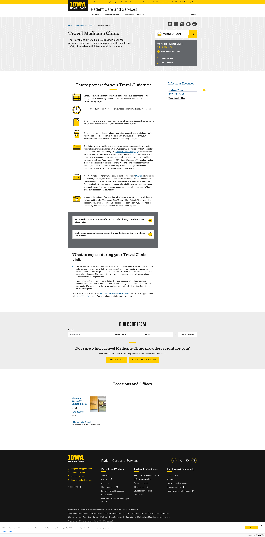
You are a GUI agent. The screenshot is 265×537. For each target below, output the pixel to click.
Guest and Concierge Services (114, 513)
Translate (182, 2)
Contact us (105, 483)
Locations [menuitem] (128, 15)
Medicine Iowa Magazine (146, 517)
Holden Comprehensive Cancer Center (122, 517)
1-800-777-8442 (74, 487)
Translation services (75, 513)
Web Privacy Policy (120, 509)
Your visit (105, 475)
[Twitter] (180, 460)
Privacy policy (7, 531)
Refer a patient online (142, 479)
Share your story (108, 487)
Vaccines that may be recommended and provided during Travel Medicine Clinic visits (109, 220)
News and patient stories (177, 483)
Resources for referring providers (147, 475)
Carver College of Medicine (97, 517)
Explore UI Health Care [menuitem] (167, 2)
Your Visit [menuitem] (140, 15)
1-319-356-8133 (78, 412)
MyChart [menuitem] (111, 2)
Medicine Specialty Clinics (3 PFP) (79, 400)
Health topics (106, 495)
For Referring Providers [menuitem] (148, 2)
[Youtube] (187, 460)
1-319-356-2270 (82, 296)
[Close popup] (262, 525)
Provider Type (119, 334)
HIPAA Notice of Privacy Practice (100, 509)
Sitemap (71, 517)
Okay (251, 528)
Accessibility (133, 509)
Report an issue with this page (179, 491)
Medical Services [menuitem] (112, 15)
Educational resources (143, 491)
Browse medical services (81, 480)
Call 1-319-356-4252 (116, 360)
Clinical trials (139, 487)
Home (70, 25)
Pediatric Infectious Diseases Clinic (114, 293)
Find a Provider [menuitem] (97, 15)
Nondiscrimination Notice (77, 509)
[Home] (78, 5)
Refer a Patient (166, 58)
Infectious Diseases (181, 83)
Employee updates (174, 487)
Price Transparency (162, 513)
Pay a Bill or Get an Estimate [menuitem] (130, 2)
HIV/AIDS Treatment (176, 94)
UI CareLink (138, 495)
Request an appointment (81, 469)
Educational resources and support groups (115, 499)
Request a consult (141, 483)
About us (170, 479)
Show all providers (187, 334)
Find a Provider (166, 63)
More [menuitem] (192, 15)
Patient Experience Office (93, 513)
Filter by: (71, 330)
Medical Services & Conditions (85, 25)
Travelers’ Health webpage (127, 152)
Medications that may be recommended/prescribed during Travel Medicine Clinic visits (110, 234)
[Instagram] (194, 460)
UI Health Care (81, 517)
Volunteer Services (147, 513)
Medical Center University (82, 422)
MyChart (138, 176)
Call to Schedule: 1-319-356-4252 (144, 360)
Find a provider (77, 476)
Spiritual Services (133, 513)
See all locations (78, 472)
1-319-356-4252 (165, 47)
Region (147, 334)
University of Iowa (163, 517)
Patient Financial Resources (112, 491)
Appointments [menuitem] (98, 2)
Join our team (172, 475)
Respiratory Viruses (176, 90)
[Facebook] (173, 460)
